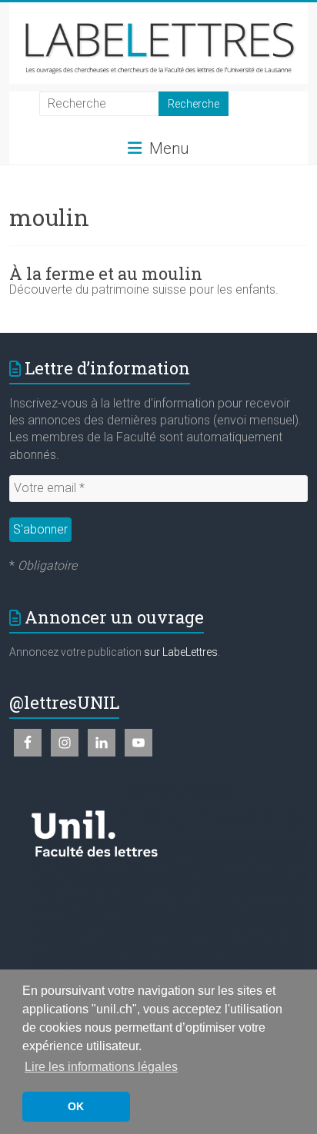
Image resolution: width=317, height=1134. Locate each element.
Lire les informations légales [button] (101, 1066)
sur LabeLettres (181, 652)
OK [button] (76, 1106)
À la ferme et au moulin (105, 273)
